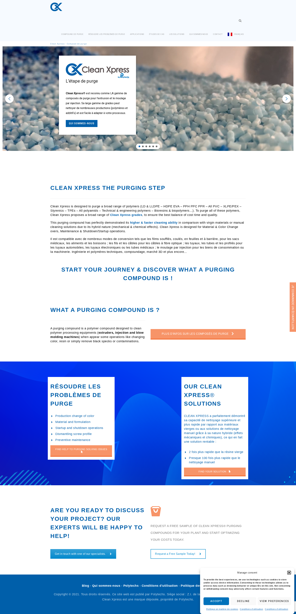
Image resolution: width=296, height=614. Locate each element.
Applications (137, 34)
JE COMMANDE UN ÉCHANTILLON (292, 307)
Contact (218, 34)
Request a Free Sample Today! (175, 553)
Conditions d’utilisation (251, 609)
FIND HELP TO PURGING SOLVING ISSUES (81, 449)
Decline (243, 601)
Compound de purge (72, 34)
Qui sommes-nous (198, 34)
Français (239, 34)
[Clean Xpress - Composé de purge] (56, 7)
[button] (289, 572)
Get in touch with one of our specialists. (80, 553)
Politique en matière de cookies (222, 609)
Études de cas (156, 34)
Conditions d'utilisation (160, 585)
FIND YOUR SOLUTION (213, 471)
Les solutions (176, 34)
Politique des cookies (197, 585)
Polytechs (131, 585)
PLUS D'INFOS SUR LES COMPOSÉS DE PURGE (195, 333)
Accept (216, 601)
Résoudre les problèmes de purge (106, 34)
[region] (148, 98)
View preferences (274, 601)
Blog (85, 585)
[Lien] (240, 20)
